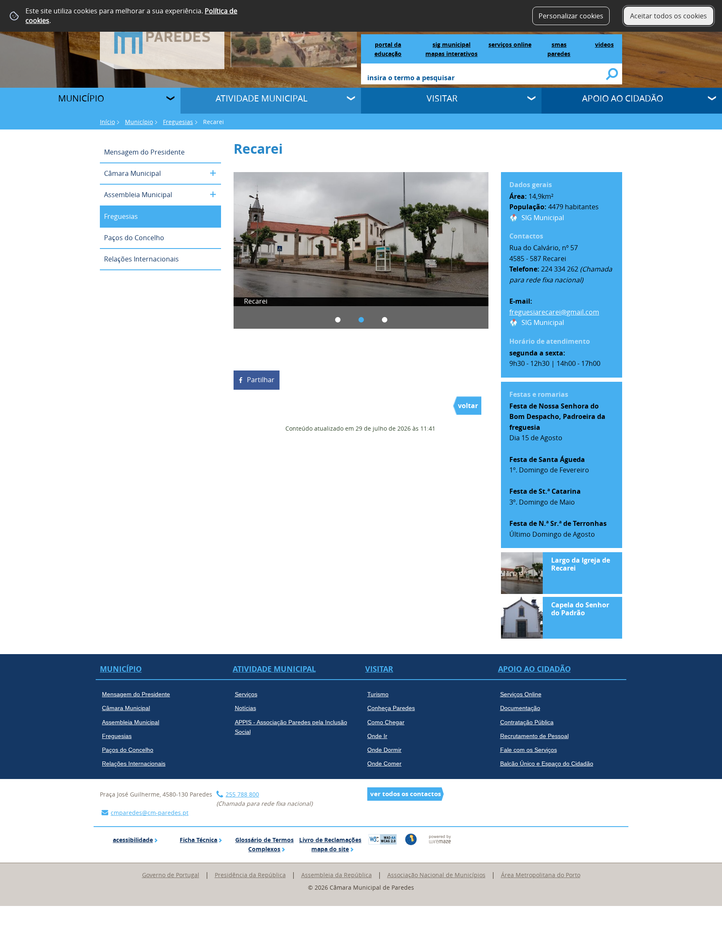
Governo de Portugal (170, 875)
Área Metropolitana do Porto (540, 875)
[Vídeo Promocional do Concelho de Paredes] (294, 33)
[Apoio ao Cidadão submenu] (713, 99)
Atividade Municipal (262, 98)
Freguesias (178, 122)
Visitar (442, 98)
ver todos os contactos (405, 793)
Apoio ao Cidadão (622, 98)
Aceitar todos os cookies (668, 15)
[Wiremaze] (440, 838)
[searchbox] (487, 78)
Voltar (468, 405)
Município (81, 98)
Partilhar (261, 379)
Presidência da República (250, 875)
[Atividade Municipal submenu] (352, 99)
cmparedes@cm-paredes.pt (149, 813)
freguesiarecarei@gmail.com (554, 312)
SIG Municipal (542, 217)
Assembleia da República (336, 875)
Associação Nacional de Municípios (436, 875)
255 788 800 (242, 794)
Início (107, 122)
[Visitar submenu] (532, 99)
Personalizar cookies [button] (571, 15)
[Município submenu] (171, 99)
